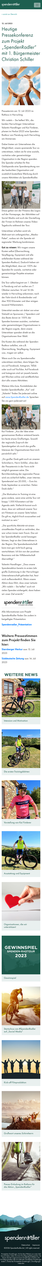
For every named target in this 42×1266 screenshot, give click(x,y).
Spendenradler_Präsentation (17, 624)
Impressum (36, 1245)
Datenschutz (26, 1245)
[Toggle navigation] (37, 5)
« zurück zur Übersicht (9, 14)
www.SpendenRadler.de (17, 397)
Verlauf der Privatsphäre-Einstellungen (18, 1261)
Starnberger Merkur (12, 649)
